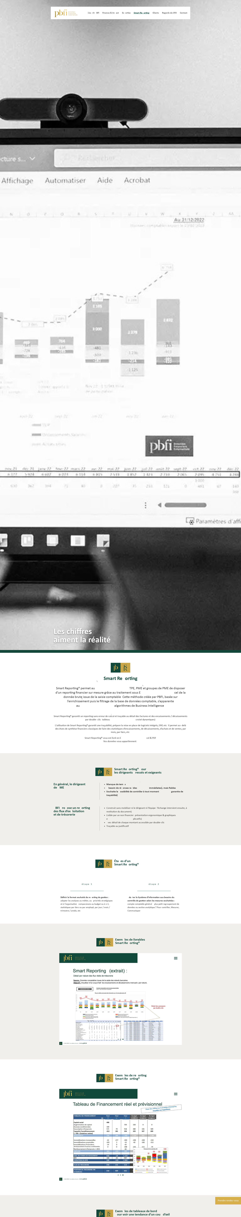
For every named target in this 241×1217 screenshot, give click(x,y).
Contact (183, 13)
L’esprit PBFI (93, 13)
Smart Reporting (141, 13)
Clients (156, 13)
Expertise (126, 13)
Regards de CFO (169, 13)
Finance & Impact (110, 13)
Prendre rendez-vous (228, 1200)
